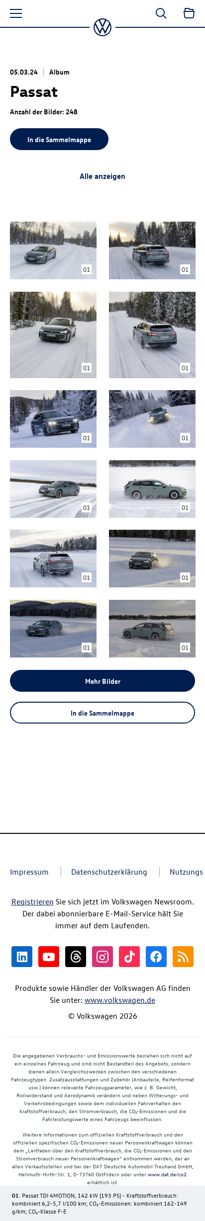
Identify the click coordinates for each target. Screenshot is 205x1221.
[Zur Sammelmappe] (189, 13)
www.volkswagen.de (120, 1000)
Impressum (29, 872)
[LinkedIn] (21, 956)
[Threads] (75, 956)
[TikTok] (129, 956)
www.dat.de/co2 (167, 1174)
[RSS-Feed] (183, 956)
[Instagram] (102, 956)
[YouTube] (48, 956)
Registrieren (32, 901)
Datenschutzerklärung (109, 872)
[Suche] (161, 13)
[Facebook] (156, 956)
